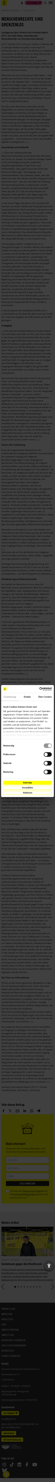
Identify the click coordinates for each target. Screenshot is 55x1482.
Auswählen (27, 787)
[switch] (48, 754)
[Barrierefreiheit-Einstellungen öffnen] (49, 1265)
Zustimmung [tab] (10, 697)
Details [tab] (27, 697)
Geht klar (27, 782)
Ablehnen (27, 792)
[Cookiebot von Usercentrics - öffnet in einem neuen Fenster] (39, 689)
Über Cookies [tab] (45, 697)
